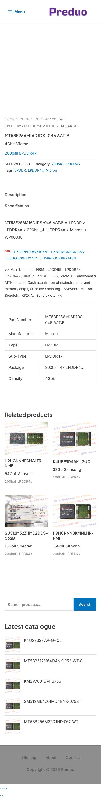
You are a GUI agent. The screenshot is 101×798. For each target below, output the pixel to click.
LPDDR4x (41, 119)
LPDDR (24, 119)
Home (10, 119)
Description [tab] (15, 194)
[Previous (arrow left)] (0, 795)
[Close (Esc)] (6, 788)
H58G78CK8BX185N (67, 252)
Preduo (67, 769)
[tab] (50, 213)
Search (84, 604)
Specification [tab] (17, 205)
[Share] (4, 788)
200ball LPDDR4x (21, 153)
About (51, 757)
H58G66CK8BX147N (21, 258)
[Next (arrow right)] (2, 795)
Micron (51, 170)
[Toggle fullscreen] (2, 788)
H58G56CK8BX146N (59, 258)
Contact (73, 757)
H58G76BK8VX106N (30, 252)
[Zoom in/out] (0, 788)
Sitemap (28, 757)
